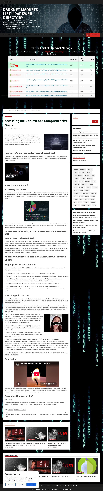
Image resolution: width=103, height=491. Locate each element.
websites (76, 205)
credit (92, 175)
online (87, 196)
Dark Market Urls (26, 35)
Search (75, 117)
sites (92, 199)
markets (85, 193)
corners (87, 175)
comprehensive (17, 409)
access (76, 169)
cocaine (82, 172)
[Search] (83, 34)
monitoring (93, 193)
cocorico (88, 172)
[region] (21, 479)
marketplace (77, 193)
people (93, 196)
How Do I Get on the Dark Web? (82, 150)
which (88, 205)
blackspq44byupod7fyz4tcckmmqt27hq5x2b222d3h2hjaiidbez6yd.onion (46, 91)
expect (94, 181)
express (84, 184)
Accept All (31, 484)
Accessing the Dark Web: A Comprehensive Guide (54, 413)
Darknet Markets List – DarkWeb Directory (20, 13)
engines (87, 181)
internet (95, 187)
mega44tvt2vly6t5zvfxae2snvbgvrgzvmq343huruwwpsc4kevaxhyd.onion (46, 95)
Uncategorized (8, 116)
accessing (11, 409)
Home (4, 35)
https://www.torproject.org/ (54, 52)
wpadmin (8, 128)
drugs (75, 181)
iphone (76, 190)
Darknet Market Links (40, 35)
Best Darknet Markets (55, 35)
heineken (81, 187)
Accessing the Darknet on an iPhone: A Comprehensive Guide (20, 414)
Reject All (21, 484)
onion (75, 196)
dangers (76, 178)
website (92, 202)
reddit (75, 199)
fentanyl (90, 184)
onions (81, 196)
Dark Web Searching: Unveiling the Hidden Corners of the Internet (15, 434)
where (83, 205)
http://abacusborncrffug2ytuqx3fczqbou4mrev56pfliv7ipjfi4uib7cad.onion (47, 70)
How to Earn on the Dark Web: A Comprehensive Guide (58, 434)
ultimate (86, 202)
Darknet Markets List (55, 489)
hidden (88, 187)
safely (81, 199)
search (87, 199)
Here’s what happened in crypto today (84, 212)
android (90, 169)
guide (24, 409)
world (94, 205)
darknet (83, 178)
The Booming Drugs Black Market (36, 434)
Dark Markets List (13, 35)
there (79, 202)
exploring (76, 184)
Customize (10, 484)
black (75, 172)
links (81, 190)
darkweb (89, 178)
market (87, 190)
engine (81, 181)
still (75, 202)
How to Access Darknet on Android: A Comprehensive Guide (87, 466)
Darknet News (95, 35)
